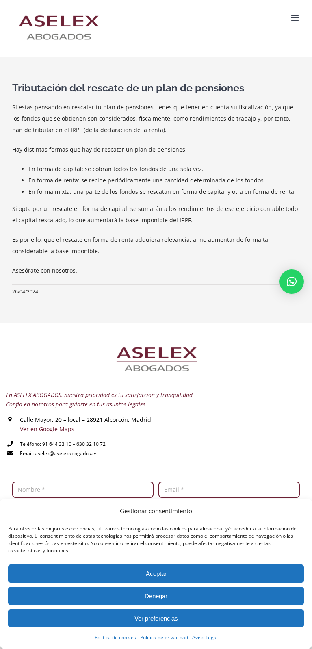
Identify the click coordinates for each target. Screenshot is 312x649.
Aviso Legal (205, 637)
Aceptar (156, 573)
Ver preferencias (156, 618)
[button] (292, 281)
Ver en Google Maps (47, 429)
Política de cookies (115, 637)
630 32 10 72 (91, 444)
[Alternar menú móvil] (295, 17)
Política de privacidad (164, 637)
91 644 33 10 (57, 444)
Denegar (156, 596)
